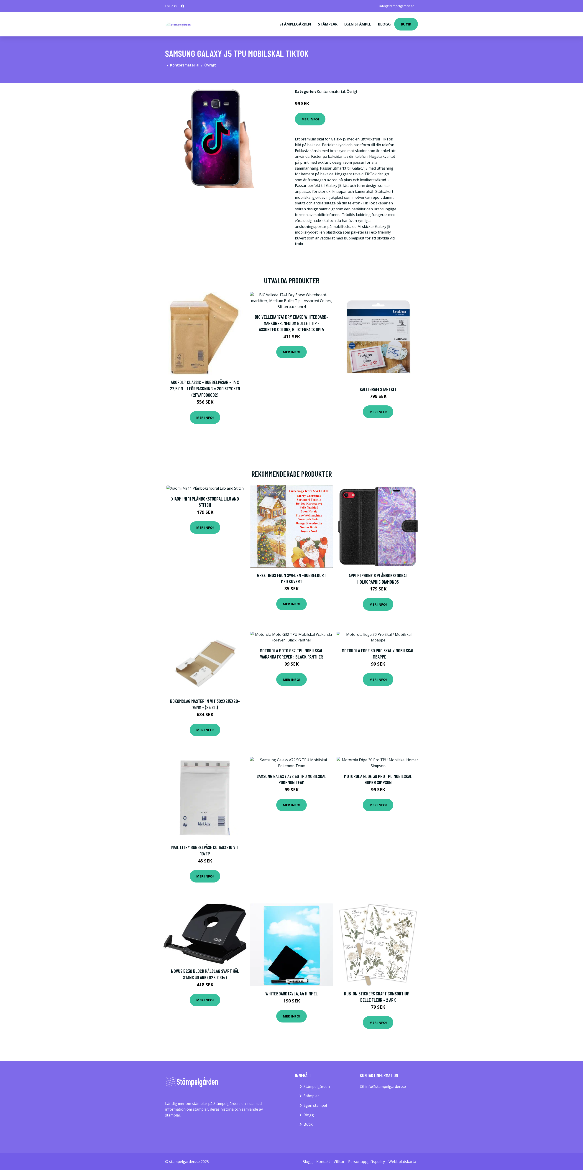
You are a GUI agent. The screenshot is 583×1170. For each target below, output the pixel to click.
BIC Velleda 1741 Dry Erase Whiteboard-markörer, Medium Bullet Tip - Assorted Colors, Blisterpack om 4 (291, 323)
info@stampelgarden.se (396, 6)
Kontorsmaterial (184, 65)
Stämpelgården (295, 24)
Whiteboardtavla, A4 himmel (291, 993)
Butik (406, 24)
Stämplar (328, 24)
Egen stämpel (357, 24)
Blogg (384, 24)
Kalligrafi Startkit (378, 389)
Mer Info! (310, 119)
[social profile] (182, 6)
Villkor (339, 1161)
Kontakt (323, 1161)
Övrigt (210, 65)
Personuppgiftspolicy (366, 1161)
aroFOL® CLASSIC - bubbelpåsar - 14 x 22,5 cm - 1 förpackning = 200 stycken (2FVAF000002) (205, 388)
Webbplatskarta (402, 1161)
